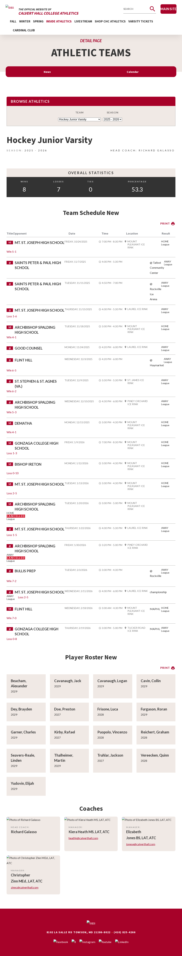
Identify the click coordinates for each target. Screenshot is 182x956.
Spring (38, 21)
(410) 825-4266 (125, 932)
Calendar (132, 71)
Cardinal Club (24, 30)
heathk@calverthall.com (83, 838)
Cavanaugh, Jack (67, 681)
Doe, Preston (64, 709)
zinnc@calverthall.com (24, 887)
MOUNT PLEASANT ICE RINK (136, 244)
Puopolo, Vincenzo (112, 732)
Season (113, 112)
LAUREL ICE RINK (137, 309)
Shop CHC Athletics (110, 21)
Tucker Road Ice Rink (136, 629)
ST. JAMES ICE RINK (135, 382)
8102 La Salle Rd (60, 932)
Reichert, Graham (155, 732)
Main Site (168, 9)
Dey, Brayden (21, 709)
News (47, 71)
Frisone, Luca (107, 709)
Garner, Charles (23, 732)
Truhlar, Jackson (110, 755)
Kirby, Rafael (64, 732)
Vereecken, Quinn (155, 755)
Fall (13, 21)
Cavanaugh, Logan (112, 681)
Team (79, 112)
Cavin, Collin (151, 681)
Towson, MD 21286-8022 (91, 932)
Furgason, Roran (154, 709)
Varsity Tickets (140, 21)
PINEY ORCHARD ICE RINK (137, 403)
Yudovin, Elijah (22, 783)
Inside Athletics (59, 21)
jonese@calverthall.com (140, 844)
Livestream (83, 21)
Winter (24, 21)
